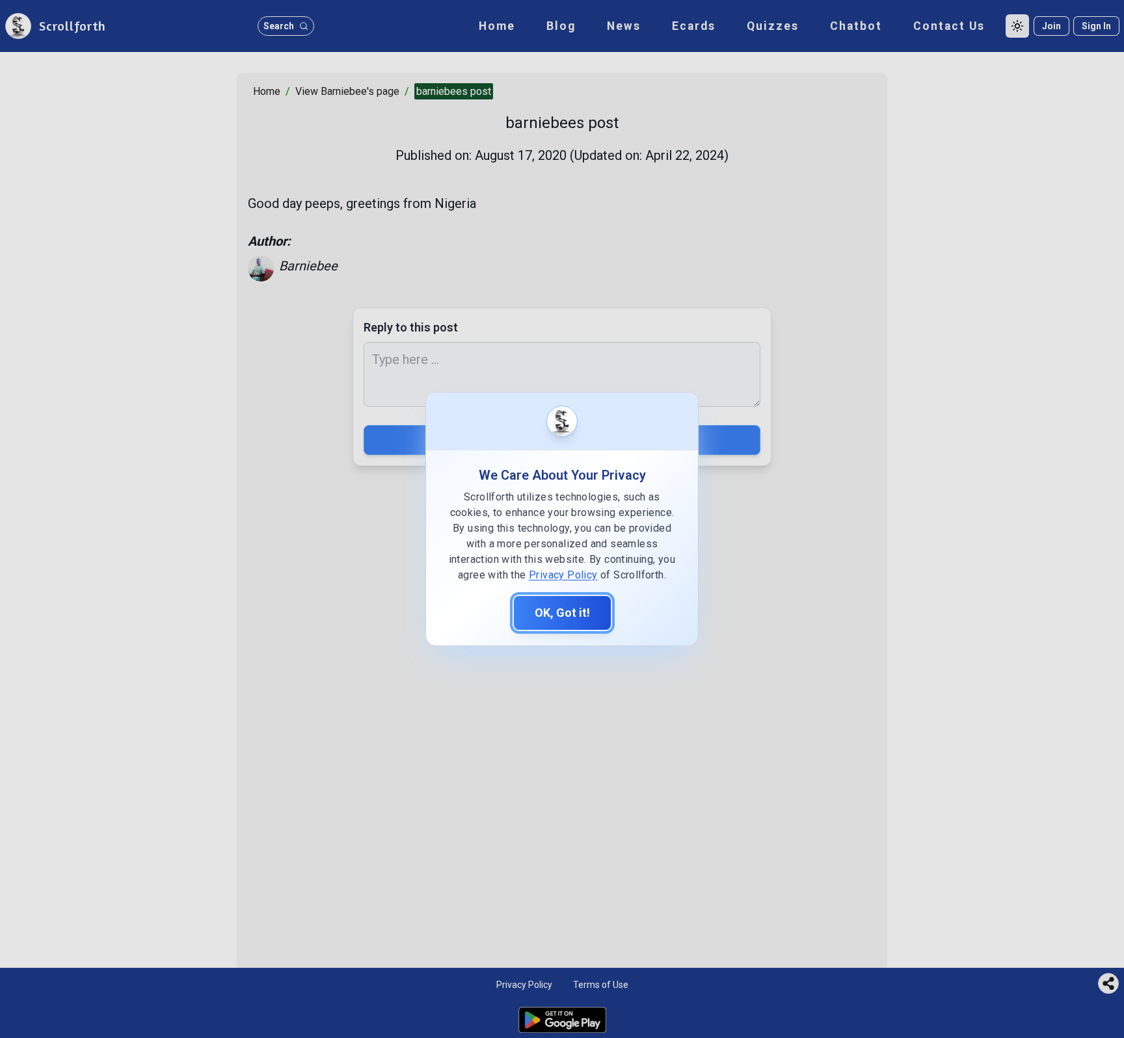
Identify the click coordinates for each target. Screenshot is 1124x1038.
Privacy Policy (563, 575)
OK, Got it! (562, 612)
